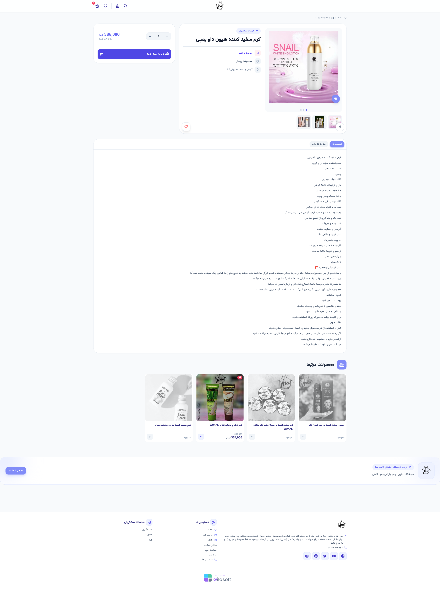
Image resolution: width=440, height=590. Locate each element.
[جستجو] (125, 6)
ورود (150, 539)
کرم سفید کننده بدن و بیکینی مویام (173, 425)
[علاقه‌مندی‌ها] (105, 6)
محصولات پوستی (322, 18)
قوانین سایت (210, 545)
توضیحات (337, 144)
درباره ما (213, 555)
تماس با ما (17, 471)
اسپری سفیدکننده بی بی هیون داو (326, 425)
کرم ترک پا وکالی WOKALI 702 (226, 425)
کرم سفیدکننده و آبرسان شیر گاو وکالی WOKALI (273, 427)
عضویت (148, 535)
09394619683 (335, 548)
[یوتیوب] (334, 556)
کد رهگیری (147, 530)
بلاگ (210, 540)
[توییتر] (325, 556)
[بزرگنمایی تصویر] (336, 99)
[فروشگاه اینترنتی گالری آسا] (341, 524)
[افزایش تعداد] (167, 36)
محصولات (207, 535)
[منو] (342, 6)
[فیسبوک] (316, 556)
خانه (340, 18)
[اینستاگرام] (307, 556)
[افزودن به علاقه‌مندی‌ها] (186, 127)
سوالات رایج (211, 550)
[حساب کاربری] (117, 6)
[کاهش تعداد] (150, 36)
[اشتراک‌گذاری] (340, 127)
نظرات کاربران (319, 144)
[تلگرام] (342, 556)
